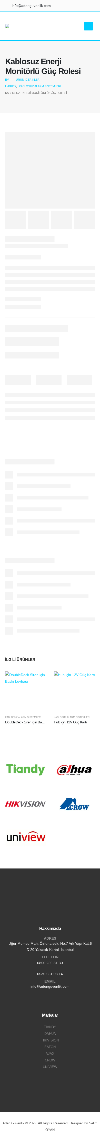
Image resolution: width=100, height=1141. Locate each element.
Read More (37, 679)
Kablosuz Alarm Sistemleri (23, 717)
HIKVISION (50, 1040)
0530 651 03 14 (50, 974)
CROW (50, 1060)
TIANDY (50, 1027)
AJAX (50, 1054)
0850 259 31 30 (50, 963)
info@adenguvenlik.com (50, 986)
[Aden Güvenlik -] (18, 26)
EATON (50, 1047)
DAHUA (50, 1034)
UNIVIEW (50, 1067)
